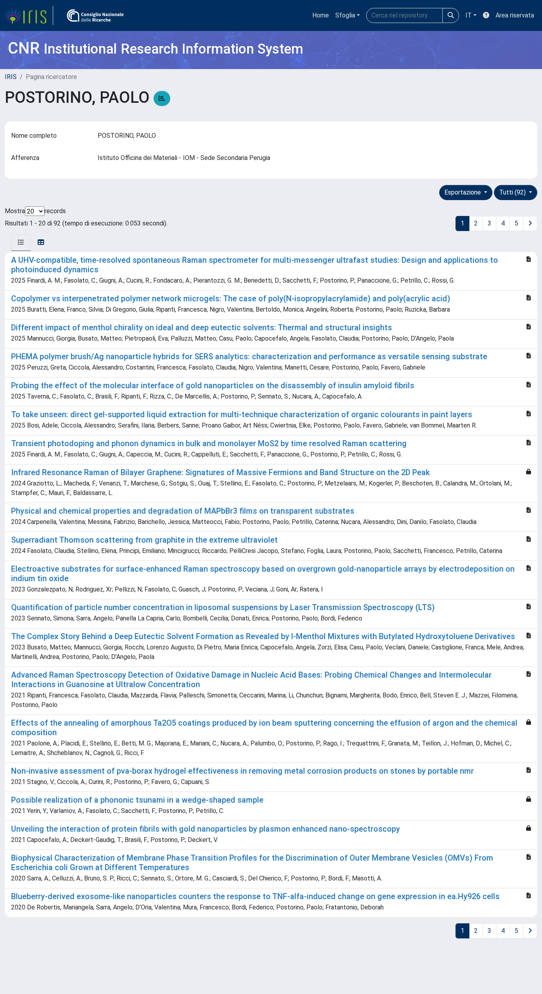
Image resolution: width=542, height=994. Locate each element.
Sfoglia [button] (345, 15)
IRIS (11, 77)
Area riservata (515, 15)
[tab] (21, 242)
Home (320, 15)
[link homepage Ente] (95, 15)
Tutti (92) (513, 192)
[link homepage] (29, 15)
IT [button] (468, 15)
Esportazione (463, 192)
